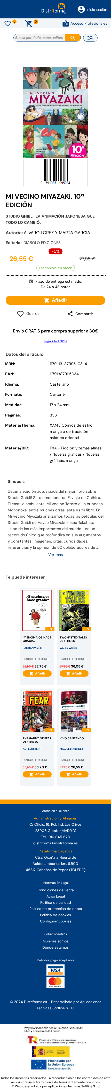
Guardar (32, 313)
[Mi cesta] (29, 23)
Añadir (58, 300)
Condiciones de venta (55, 890)
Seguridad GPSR (55, 341)
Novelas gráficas (67, 454)
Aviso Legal (55, 896)
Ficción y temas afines (81, 448)
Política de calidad (55, 902)
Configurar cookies (55, 921)
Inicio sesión (96, 9)
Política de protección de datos (55, 908)
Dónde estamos (55, 947)
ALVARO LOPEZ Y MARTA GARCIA (57, 232)
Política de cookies (55, 915)
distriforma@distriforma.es (55, 843)
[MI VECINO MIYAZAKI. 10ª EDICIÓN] (55, 112)
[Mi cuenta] (65, 23)
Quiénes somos (55, 941)
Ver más (55, 554)
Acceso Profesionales (88, 23)
